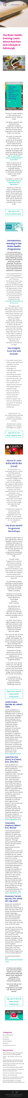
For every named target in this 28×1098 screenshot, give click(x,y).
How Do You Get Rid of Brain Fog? (12, 1073)
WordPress (17, 1096)
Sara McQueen (12, 102)
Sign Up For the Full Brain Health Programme (14, 694)
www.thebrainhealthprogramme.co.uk (14, 302)
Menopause (6, 1039)
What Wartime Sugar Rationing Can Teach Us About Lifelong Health (13, 1053)
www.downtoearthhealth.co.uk (14, 960)
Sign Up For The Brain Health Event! (14, 212)
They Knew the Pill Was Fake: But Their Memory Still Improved (13, 1064)
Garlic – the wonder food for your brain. (12, 1057)
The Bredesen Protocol (9, 1045)
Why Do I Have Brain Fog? (10, 1075)
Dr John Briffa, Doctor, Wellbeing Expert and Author (14, 158)
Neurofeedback (7, 1041)
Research (5, 1043)
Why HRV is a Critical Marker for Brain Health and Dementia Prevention (13, 1077)
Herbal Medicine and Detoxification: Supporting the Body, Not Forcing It (13, 1060)
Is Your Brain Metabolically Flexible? (13, 1067)
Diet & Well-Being (14, 104)
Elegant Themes (17, 1094)
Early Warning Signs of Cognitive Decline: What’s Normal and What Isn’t (13, 1081)
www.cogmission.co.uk (13, 754)
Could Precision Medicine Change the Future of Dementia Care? (13, 1070)
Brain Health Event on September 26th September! (14, 182)
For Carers (6, 1037)
